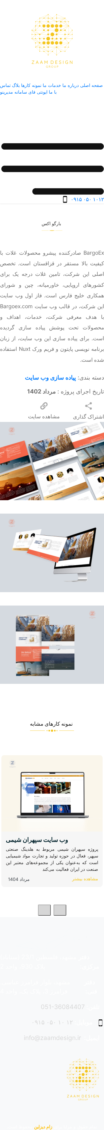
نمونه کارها (31, 85)
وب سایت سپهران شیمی (37, 839)
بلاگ (16, 85)
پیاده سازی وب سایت (50, 377)
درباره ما (70, 85)
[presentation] (60, 910)
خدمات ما (52, 85)
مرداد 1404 (19, 879)
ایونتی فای (37, 92)
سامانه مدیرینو (13, 92)
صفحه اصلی (91, 85)
